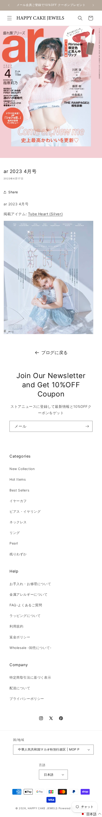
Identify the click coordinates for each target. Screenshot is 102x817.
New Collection (22, 469)
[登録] (87, 426)
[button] (9, 18)
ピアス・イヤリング (25, 511)
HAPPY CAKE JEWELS (43, 808)
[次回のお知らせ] (93, 5)
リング (14, 533)
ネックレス (18, 522)
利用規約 (16, 626)
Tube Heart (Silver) (45, 214)
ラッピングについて (25, 616)
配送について (19, 688)
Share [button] (13, 192)
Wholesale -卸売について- (30, 648)
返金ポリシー (19, 637)
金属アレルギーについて (28, 594)
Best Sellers (19, 490)
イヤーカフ (18, 501)
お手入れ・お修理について (30, 584)
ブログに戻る (54, 352)
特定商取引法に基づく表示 (30, 677)
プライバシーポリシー (26, 699)
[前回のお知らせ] (9, 5)
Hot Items (17, 479)
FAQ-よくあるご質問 (25, 605)
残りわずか (18, 554)
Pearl (13, 543)
